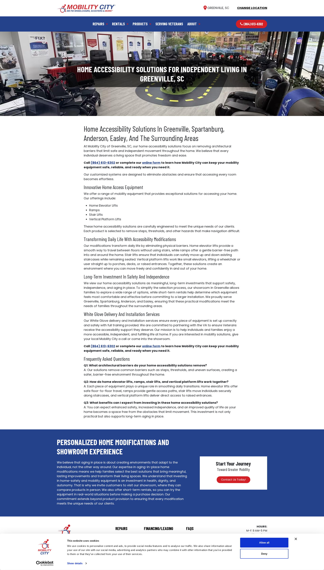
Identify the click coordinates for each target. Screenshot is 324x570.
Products (140, 23)
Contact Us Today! (233, 480)
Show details (75, 563)
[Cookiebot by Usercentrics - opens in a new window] (45, 563)
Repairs (98, 23)
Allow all (264, 542)
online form (151, 163)
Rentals (118, 23)
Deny (264, 553)
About (192, 23)
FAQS (190, 528)
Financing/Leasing (158, 528)
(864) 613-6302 (253, 24)
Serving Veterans (169, 23)
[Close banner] (296, 539)
